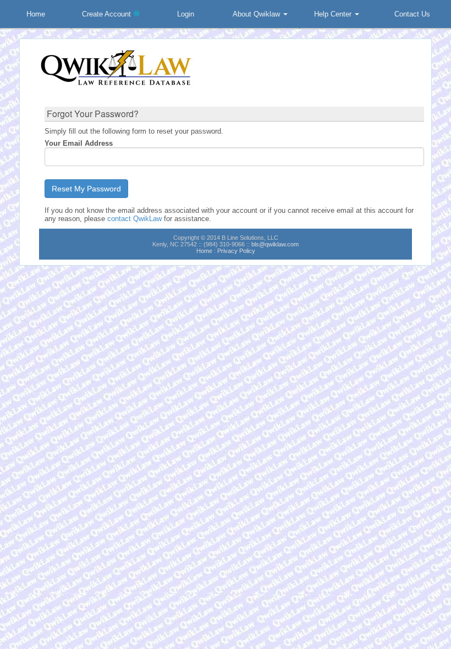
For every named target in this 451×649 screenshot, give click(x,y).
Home (35, 14)
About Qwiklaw (257, 14)
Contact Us (412, 14)
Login (185, 14)
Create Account (107, 14)
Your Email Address (79, 143)
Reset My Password (86, 188)
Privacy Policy (236, 251)
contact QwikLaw (134, 219)
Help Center (334, 14)
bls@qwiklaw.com (275, 244)
